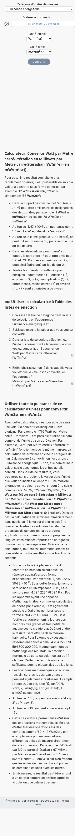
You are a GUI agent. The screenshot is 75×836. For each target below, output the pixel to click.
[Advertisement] (37, 108)
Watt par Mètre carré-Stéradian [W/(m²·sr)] (35, 355)
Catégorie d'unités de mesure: (38, 4)
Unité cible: (38, 47)
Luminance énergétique (28, 324)
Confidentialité (30, 800)
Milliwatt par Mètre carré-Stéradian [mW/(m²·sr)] (37, 383)
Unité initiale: (38, 34)
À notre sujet (13, 800)
